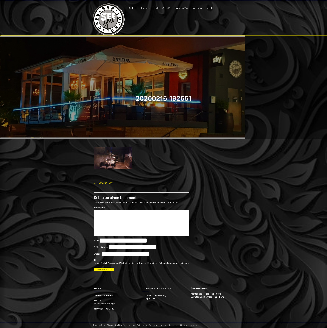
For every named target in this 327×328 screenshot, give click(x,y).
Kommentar (100, 207)
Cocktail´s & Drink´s (162, 8)
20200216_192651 (105, 183)
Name (97, 240)
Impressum (150, 298)
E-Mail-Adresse (101, 247)
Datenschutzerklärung (155, 295)
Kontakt (209, 8)
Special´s (145, 8)
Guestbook (197, 8)
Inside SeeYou (181, 8)
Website (98, 254)
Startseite (133, 8)
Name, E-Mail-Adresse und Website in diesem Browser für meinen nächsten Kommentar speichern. (141, 263)
